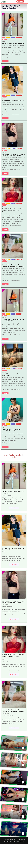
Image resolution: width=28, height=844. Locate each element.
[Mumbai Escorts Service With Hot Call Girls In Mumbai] (12, 79)
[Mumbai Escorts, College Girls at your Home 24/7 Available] (12, 300)
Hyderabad (6, 816)
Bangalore (6, 798)
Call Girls (4, 263)
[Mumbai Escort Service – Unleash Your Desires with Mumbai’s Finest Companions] (12, 190)
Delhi (4, 764)
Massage (4, 41)
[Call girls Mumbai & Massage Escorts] (12, 24)
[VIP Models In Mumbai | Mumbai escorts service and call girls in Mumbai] (12, 135)
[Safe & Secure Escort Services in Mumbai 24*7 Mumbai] (12, 410)
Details (5, 61)
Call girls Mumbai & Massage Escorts (13, 43)
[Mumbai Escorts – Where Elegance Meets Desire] (12, 355)
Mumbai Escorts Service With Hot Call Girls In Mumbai (13, 101)
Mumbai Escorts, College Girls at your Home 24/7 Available (13, 320)
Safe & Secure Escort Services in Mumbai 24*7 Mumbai (11, 430)
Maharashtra (18, 57)
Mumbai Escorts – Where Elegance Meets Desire (12, 374)
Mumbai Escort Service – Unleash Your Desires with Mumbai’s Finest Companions (13, 210)
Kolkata (5, 781)
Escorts (4, 98)
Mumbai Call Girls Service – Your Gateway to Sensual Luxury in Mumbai (13, 265)
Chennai (5, 833)
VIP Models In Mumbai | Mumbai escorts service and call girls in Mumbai (13, 154)
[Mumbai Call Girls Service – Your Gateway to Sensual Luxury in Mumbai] (12, 246)
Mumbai (12, 57)
